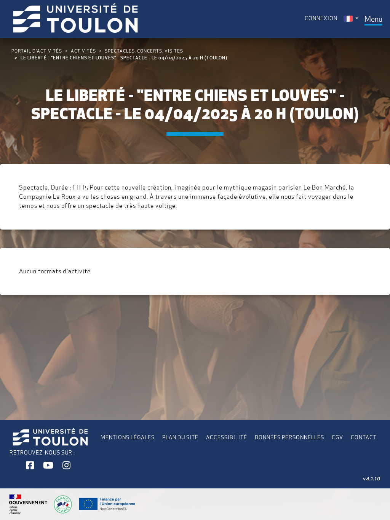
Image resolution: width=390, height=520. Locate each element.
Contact (364, 437)
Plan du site (180, 437)
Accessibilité (226, 437)
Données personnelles (289, 437)
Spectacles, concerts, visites (144, 51)
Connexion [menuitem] (321, 18)
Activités (83, 51)
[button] (29, 465)
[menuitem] (350, 18)
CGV (337, 437)
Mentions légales (128, 437)
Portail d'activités (36, 51)
